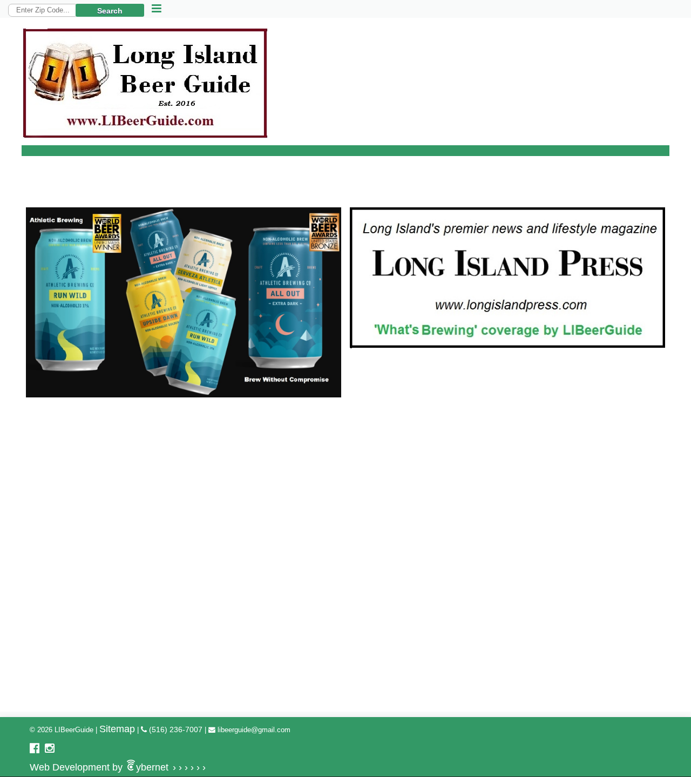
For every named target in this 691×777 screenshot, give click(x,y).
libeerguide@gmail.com (252, 730)
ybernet (118, 767)
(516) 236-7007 (174, 729)
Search (110, 10)
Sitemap (117, 729)
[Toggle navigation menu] (156, 9)
